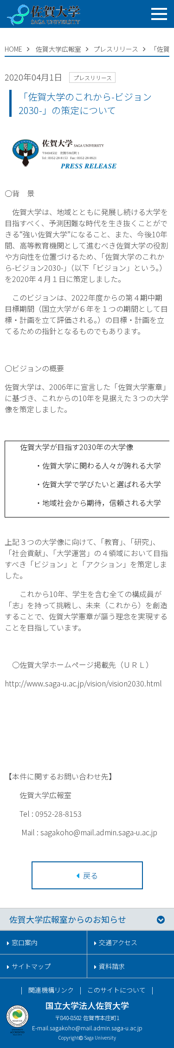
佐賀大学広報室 (58, 49)
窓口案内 (25, 942)
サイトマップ (31, 966)
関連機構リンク (51, 989)
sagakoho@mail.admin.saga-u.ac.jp (96, 1028)
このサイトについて (116, 989)
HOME (13, 49)
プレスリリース (115, 49)
